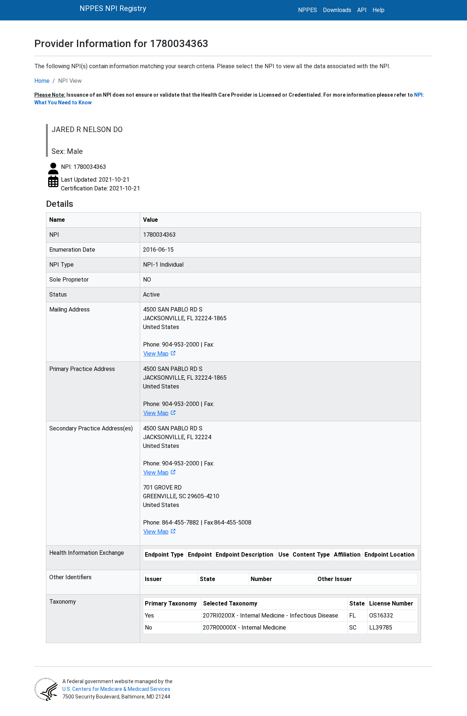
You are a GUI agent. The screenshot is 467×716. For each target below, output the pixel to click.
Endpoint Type (164, 554)
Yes (149, 615)
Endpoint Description (244, 554)
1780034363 (159, 234)
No (148, 627)
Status (58, 294)
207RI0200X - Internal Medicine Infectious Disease (270, 615)
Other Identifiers (70, 577)
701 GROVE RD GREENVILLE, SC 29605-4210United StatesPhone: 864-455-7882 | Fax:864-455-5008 (197, 509)
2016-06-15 (158, 249)
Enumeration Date (72, 249)
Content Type (311, 554)
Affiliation (347, 554)
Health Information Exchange (86, 552)
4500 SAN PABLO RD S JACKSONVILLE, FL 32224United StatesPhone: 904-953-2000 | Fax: (178, 450)
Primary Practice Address (82, 368)
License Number (391, 603)
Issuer (153, 579)
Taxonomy (62, 601)
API (362, 10)
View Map (156, 353)
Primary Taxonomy (171, 603)
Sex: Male (67, 151)
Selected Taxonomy (230, 603)
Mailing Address (69, 309)
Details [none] (59, 204)
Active (151, 294)
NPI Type (61, 264)
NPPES (307, 10)
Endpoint (200, 554)
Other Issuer (334, 579)
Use (283, 554)
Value (150, 219)
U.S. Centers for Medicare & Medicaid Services (116, 689)
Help (379, 10)
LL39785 (380, 627)
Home (42, 80)
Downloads (337, 10)
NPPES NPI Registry (113, 8)
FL (352, 615)
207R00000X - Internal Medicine (244, 627)
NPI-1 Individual (163, 264)
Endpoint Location (389, 554)
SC (352, 627)
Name (57, 219)
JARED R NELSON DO (87, 129)
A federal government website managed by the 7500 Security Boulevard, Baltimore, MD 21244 (117, 689)
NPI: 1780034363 (83, 166)
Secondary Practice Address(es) (91, 428)
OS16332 (381, 615)
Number (261, 579)
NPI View (70, 80)
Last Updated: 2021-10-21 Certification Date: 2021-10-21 (100, 184)
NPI (54, 234)
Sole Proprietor (69, 279)
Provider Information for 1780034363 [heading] (121, 44)
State (207, 579)
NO (147, 279)
